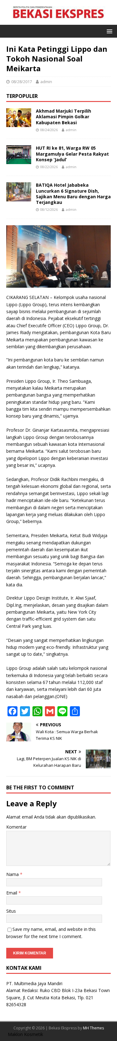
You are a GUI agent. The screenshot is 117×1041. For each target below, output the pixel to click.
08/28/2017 (21, 81)
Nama (13, 874)
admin (46, 81)
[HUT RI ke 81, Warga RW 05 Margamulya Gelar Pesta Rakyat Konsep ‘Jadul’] (18, 160)
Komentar (16, 827)
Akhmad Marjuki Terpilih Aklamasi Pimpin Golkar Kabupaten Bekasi (63, 116)
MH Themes (93, 1028)
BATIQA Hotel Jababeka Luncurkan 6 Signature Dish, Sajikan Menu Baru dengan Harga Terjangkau (73, 193)
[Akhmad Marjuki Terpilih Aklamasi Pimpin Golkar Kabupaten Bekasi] (18, 123)
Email (12, 893)
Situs (11, 911)
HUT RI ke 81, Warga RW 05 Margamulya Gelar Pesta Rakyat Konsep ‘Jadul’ (72, 153)
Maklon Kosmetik (25, 1034)
